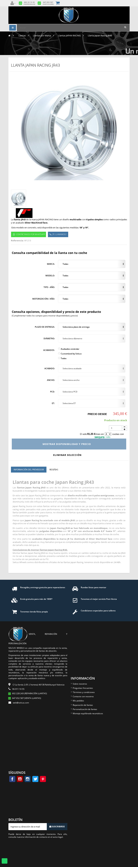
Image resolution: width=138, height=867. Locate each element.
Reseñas (53, 469)
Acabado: (49, 368)
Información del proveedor (29, 469)
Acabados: (49, 350)
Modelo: (50, 275)
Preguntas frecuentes (83, 688)
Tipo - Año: (49, 287)
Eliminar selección (67, 455)
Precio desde (97, 414)
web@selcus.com (21, 702)
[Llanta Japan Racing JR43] (18, 198)
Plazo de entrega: (45, 326)
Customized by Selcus (71, 353)
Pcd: (52, 391)
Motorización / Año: (43, 298)
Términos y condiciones (84, 692)
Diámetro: (49, 338)
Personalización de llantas (85, 709)
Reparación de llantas (83, 705)
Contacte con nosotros (83, 696)
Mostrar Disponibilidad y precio (67, 444)
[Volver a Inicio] (9, 35)
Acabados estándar (69, 349)
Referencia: (17, 240)
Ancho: (51, 380)
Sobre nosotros (80, 683)
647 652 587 (48, 3)
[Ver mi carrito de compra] (58, 3)
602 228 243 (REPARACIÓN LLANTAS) (29, 693)
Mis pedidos (78, 700)
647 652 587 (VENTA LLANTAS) (26, 698)
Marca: (51, 264)
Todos (63, 358)
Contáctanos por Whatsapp (30, 234)
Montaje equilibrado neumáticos (88, 713)
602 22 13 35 (29, 3)
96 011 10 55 (18, 689)
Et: (53, 403)
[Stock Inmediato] (69, 15)
